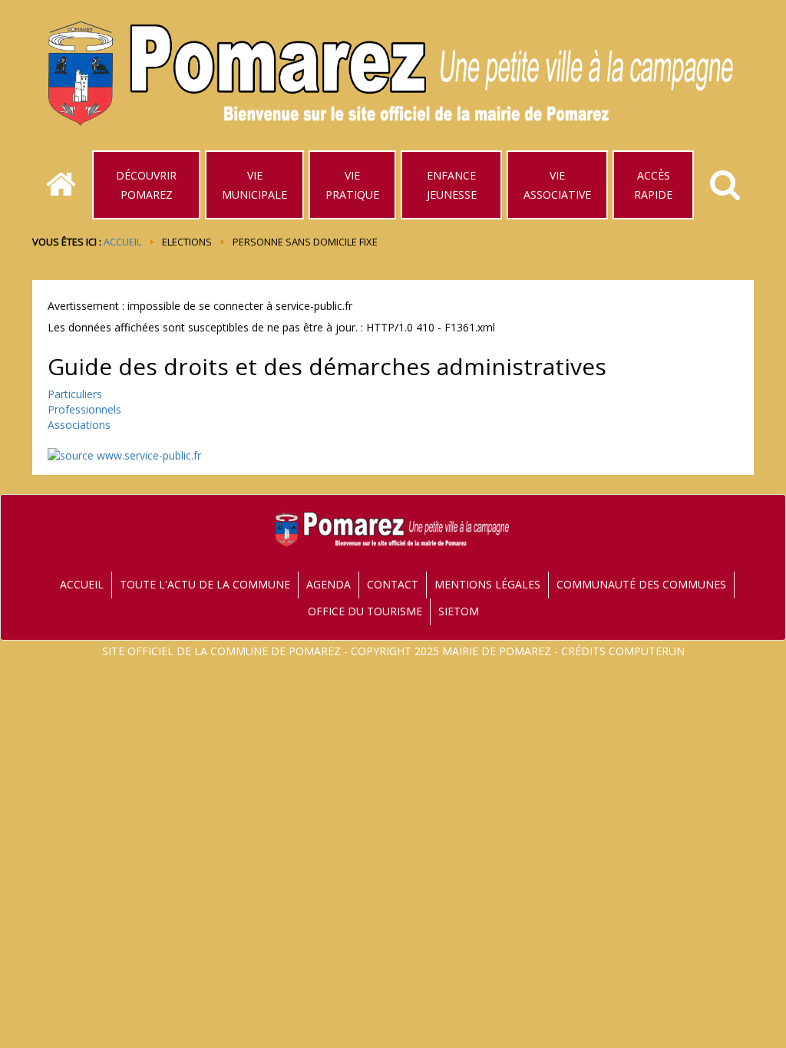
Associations (79, 424)
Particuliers (75, 394)
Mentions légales (487, 584)
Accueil (122, 242)
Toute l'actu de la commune (205, 584)
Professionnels (84, 409)
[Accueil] (61, 185)
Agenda (328, 584)
